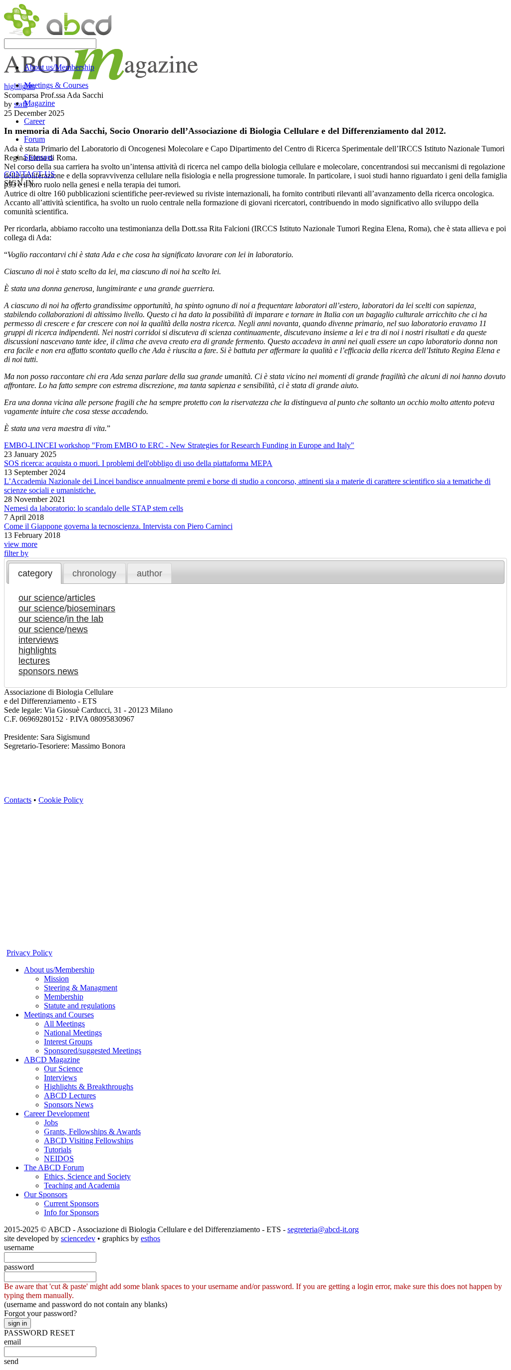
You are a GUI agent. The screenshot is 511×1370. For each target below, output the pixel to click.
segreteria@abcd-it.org (323, 1229)
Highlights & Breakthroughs (88, 1086)
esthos (150, 1238)
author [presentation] (149, 573)
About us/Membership (59, 67)
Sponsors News (68, 1104)
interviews (38, 640)
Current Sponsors (71, 1203)
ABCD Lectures (70, 1095)
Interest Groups (68, 1041)
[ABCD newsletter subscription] (11, 859)
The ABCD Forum (54, 1167)
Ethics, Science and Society (87, 1176)
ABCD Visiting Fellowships (88, 1140)
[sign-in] (11, 926)
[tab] (34, 573)
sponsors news (48, 671)
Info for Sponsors (71, 1212)
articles (81, 598)
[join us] (11, 910)
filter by (16, 553)
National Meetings (73, 1032)
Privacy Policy (29, 952)
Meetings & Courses (56, 85)
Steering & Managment (80, 987)
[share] (11, 893)
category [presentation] (35, 573)
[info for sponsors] (11, 943)
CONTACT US (29, 174)
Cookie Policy (60, 800)
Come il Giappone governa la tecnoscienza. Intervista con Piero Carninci (118, 526)
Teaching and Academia (82, 1185)
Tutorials (57, 1149)
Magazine (39, 103)
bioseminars (91, 608)
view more (20, 544)
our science (41, 598)
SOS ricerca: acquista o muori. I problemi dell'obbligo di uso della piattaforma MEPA (138, 463)
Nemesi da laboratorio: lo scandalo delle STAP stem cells (93, 508)
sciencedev (78, 1238)
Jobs (51, 1122)
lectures (34, 661)
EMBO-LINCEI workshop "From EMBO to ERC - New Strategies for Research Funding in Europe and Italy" (179, 445)
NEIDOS (59, 1158)
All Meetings (64, 1023)
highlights (37, 650)
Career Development (56, 1113)
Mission (56, 978)
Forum (34, 139)
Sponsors (38, 157)
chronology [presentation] (94, 573)
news (77, 629)
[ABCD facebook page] (11, 842)
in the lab (85, 619)
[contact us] (11, 876)
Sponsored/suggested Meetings (92, 1050)
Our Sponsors (45, 1194)
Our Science (63, 1068)
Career (34, 121)
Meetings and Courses (59, 1014)
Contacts (17, 800)
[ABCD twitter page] (11, 825)
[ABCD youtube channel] (101, 808)
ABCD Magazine (52, 1059)
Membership (63, 996)
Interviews (60, 1077)
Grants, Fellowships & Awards (92, 1131)
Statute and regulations (79, 1005)
